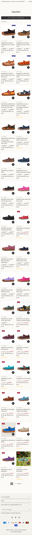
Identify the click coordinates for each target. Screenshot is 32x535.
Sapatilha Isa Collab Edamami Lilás (7, 290)
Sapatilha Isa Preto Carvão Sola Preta (6, 229)
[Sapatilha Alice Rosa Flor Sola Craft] (23, 188)
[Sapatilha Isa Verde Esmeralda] (23, 458)
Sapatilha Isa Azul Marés (23, 378)
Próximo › (19, 483)
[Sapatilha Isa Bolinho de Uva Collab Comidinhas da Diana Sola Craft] (8, 93)
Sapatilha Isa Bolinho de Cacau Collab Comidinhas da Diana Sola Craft (8, 140)
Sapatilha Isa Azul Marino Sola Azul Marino (23, 171)
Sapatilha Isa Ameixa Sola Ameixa (7, 348)
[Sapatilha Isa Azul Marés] (23, 367)
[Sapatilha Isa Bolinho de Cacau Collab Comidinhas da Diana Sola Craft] (8, 127)
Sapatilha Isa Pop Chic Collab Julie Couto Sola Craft (23, 75)
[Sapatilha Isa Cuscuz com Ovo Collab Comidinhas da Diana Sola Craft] (23, 93)
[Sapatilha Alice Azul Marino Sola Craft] (23, 127)
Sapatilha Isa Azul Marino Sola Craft (21, 259)
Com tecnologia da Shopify (16, 531)
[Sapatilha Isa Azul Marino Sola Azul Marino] (23, 160)
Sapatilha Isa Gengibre (22, 440)
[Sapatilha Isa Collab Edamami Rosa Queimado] (8, 248)
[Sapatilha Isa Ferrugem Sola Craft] (8, 398)
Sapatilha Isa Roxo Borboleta (6, 470)
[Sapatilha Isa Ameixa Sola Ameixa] (8, 337)
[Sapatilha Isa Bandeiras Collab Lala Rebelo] (23, 398)
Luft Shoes (11, 529)
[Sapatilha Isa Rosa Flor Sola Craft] (23, 279)
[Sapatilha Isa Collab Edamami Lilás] (8, 279)
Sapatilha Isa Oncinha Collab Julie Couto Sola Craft (23, 44)
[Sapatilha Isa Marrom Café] (8, 160)
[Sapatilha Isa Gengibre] (23, 429)
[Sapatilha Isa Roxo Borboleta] (8, 458)
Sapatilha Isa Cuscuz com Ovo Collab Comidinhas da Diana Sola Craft (22, 106)
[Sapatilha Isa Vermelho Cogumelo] (23, 217)
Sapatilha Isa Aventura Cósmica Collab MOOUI (23, 319)
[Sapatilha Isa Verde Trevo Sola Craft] (8, 308)
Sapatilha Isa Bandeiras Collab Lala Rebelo (23, 410)
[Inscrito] (30, 509)
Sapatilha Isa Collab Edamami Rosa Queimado (7, 260)
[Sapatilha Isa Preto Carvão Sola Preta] (8, 217)
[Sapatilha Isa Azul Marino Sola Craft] (23, 248)
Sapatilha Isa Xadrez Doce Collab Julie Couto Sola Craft (8, 75)
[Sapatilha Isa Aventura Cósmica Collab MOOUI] (23, 308)
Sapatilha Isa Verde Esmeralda (21, 470)
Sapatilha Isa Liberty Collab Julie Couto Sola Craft (8, 44)
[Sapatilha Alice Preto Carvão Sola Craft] (8, 188)
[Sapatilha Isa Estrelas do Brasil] (8, 429)
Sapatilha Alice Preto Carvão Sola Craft (7, 200)
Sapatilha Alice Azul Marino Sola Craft (22, 139)
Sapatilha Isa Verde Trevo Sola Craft (6, 319)
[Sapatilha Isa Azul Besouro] (8, 367)
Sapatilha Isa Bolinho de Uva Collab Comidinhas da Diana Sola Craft (8, 105)
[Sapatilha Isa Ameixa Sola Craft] (23, 337)
